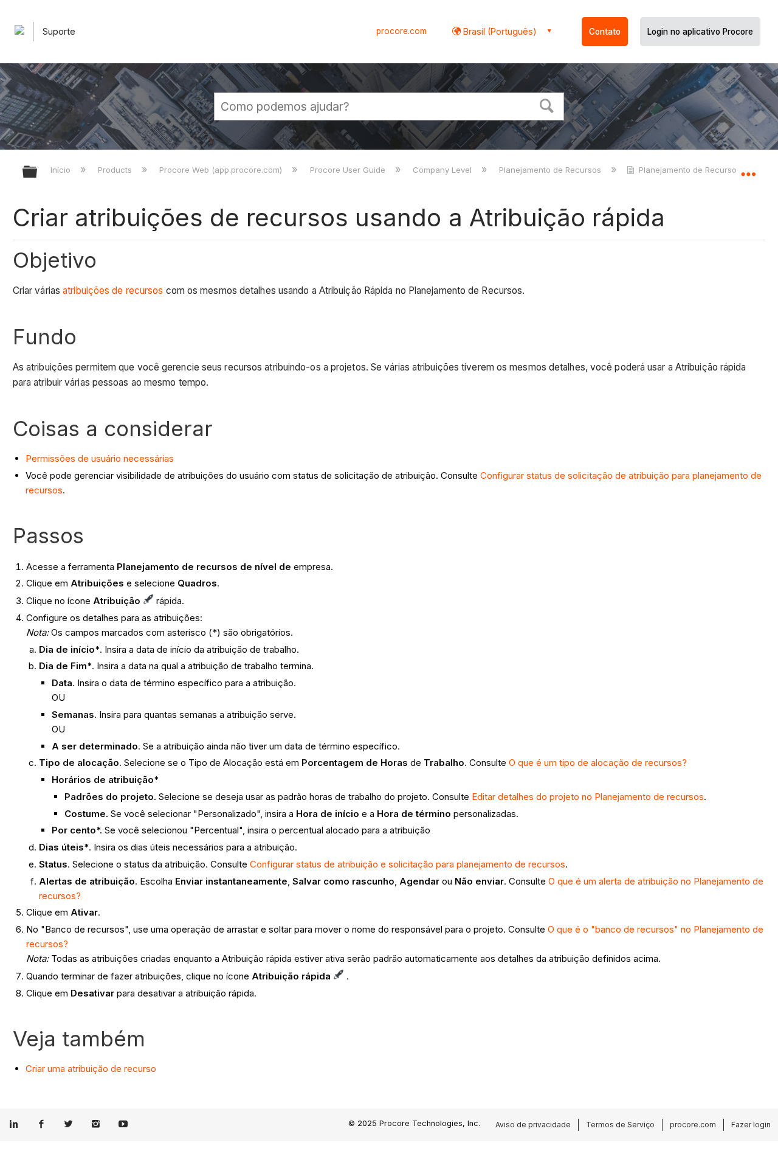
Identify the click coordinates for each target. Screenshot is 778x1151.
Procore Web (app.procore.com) (221, 170)
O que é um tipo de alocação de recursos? (598, 762)
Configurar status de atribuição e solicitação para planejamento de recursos (407, 864)
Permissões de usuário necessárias (100, 458)
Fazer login (751, 1124)
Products (116, 170)
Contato (605, 32)
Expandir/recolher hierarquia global (37, 172)
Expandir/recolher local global (748, 168)
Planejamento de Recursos (551, 170)
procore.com (401, 31)
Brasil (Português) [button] (499, 31)
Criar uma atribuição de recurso (91, 1068)
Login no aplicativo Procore (700, 32)
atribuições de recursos (113, 290)
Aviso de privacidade (533, 1124)
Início (61, 170)
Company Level (443, 170)
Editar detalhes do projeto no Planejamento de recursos (588, 796)
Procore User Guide (348, 170)
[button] (547, 105)
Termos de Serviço (620, 1124)
